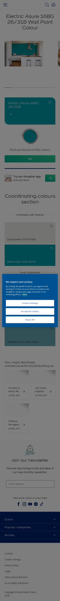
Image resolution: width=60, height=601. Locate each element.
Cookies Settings (30, 303)
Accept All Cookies (30, 311)
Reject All (30, 319)
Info (25, 294)
